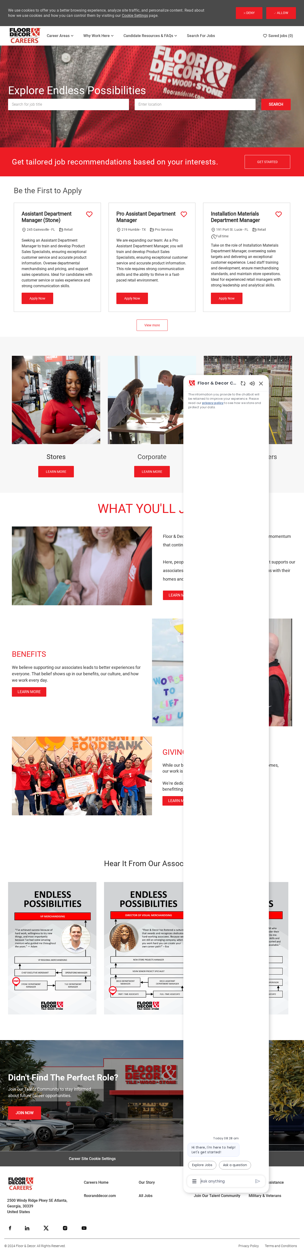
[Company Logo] (25, 35)
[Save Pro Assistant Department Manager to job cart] (184, 214)
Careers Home (96, 1182)
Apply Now (37, 298)
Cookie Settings (135, 15)
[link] (180, 595)
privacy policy (212, 403)
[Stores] (56, 417)
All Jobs (145, 1195)
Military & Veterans (265, 1195)
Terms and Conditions (281, 1246)
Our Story (147, 1182)
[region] (226, 781)
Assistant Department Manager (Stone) (46, 217)
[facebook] (10, 1228)
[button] (276, 104)
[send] (258, 1181)
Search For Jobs (201, 35)
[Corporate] (152, 417)
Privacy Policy (248, 1246)
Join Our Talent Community (217, 1195)
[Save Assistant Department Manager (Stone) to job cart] (89, 214)
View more (152, 325)
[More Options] (194, 1181)
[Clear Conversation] (243, 383)
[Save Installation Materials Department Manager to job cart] (278, 214)
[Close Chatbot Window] (261, 383)
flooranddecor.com (100, 1195)
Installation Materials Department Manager (235, 217)
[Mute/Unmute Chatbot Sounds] (252, 383)
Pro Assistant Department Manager (146, 217)
